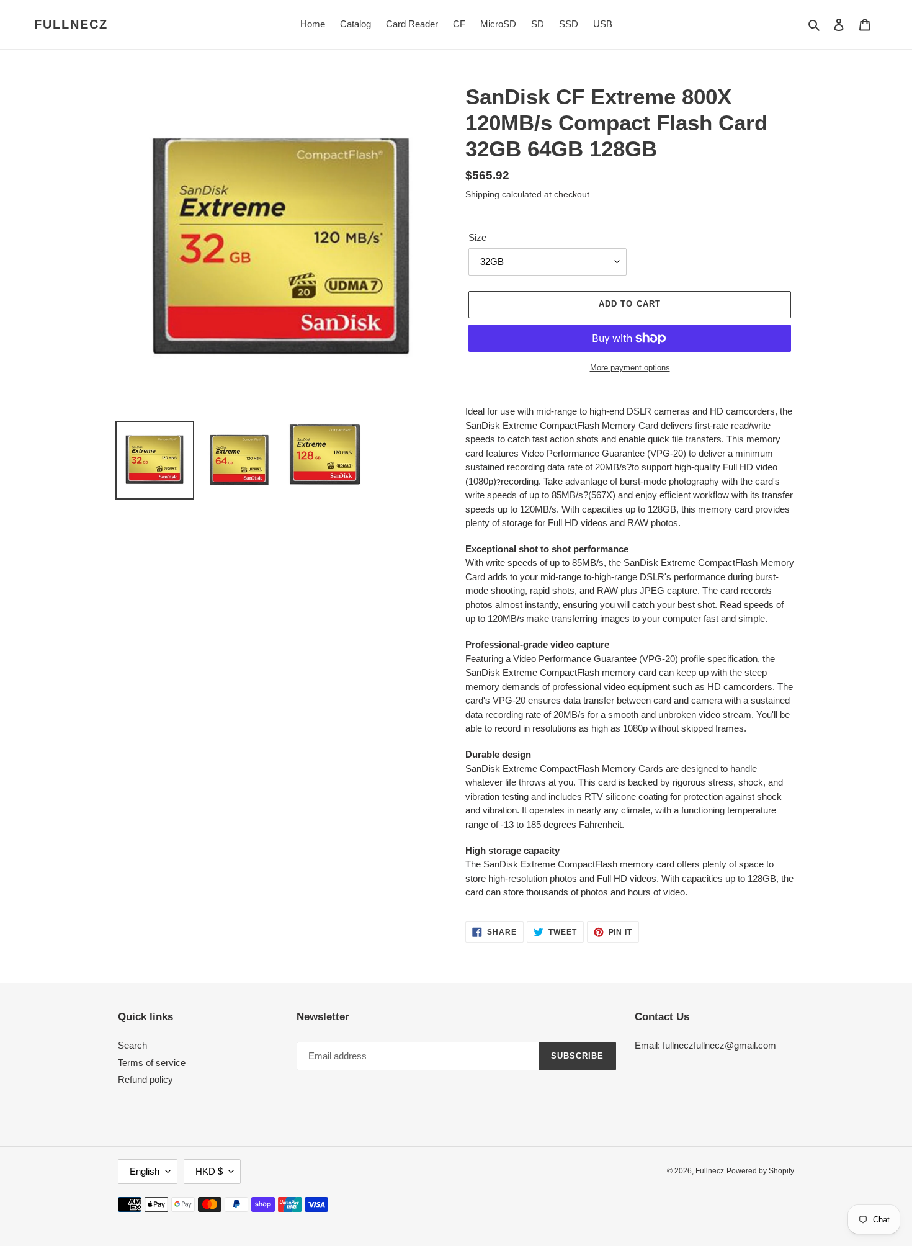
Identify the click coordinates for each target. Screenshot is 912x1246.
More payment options (630, 367)
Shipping (482, 194)
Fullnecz (71, 24)
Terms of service (152, 1062)
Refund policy (145, 1079)
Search (132, 1045)
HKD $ (209, 1171)
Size (477, 237)
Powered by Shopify (760, 1171)
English (144, 1171)
